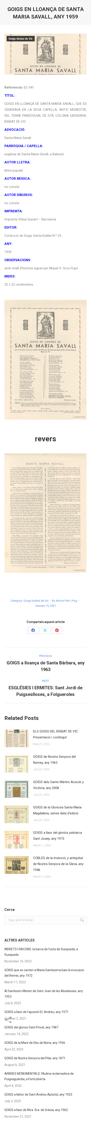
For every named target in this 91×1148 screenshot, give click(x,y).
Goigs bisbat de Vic (21, 38)
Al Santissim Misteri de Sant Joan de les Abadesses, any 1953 (43, 993)
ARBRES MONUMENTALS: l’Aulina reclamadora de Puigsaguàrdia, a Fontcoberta (39, 1076)
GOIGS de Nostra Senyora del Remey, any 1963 (54, 760)
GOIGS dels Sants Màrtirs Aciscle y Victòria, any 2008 (58, 785)
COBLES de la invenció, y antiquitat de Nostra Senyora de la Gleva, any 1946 (58, 864)
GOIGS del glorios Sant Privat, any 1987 (31, 1027)
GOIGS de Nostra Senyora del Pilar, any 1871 (34, 1058)
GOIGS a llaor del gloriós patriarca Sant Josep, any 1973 (57, 836)
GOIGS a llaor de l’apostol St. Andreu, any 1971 (36, 1012)
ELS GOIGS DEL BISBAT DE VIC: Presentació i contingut (56, 734)
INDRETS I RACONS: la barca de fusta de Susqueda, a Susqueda (41, 951)
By (64, 600)
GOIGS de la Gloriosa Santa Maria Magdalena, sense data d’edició (57, 810)
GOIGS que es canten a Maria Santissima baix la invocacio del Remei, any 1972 (44, 972)
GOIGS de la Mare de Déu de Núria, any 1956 (34, 1042)
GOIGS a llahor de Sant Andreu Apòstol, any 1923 (38, 1094)
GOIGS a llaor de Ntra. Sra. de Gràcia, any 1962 (36, 1110)
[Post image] (16, 738)
